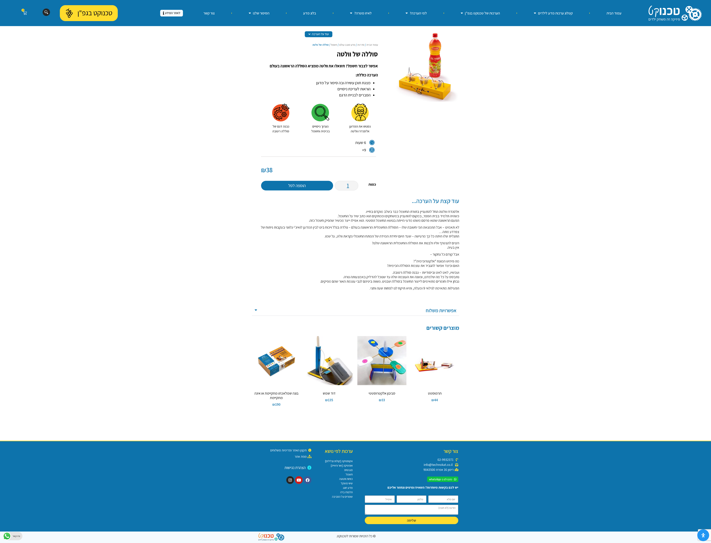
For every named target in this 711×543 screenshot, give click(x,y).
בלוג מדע (309, 13)
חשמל (334, 44)
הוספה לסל (297, 185)
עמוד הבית (614, 13)
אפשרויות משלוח (441, 310)
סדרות (360, 44)
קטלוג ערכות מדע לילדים (555, 13)
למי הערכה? (418, 13)
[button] (355, 310)
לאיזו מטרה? (363, 13)
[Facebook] (307, 480)
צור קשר (209, 13)
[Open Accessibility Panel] (703, 535)
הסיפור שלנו (261, 13)
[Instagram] (290, 480)
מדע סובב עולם (347, 44)
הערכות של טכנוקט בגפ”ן (482, 13)
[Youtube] (299, 480)
